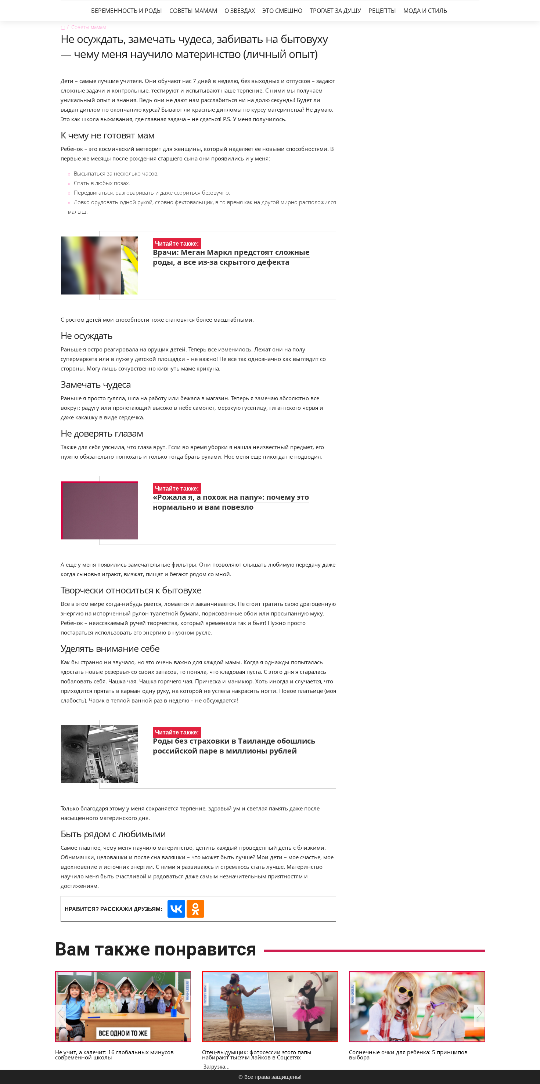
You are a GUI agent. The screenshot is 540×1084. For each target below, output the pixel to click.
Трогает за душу (335, 11)
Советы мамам (193, 11)
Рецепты (382, 11)
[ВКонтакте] (176, 909)
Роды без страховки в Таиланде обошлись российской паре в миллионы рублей (234, 746)
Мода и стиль (425, 11)
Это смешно (282, 11)
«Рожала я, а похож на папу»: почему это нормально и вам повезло (231, 502)
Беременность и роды (126, 11)
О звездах (239, 11)
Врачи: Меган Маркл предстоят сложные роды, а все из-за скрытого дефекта (231, 257)
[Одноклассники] (195, 909)
